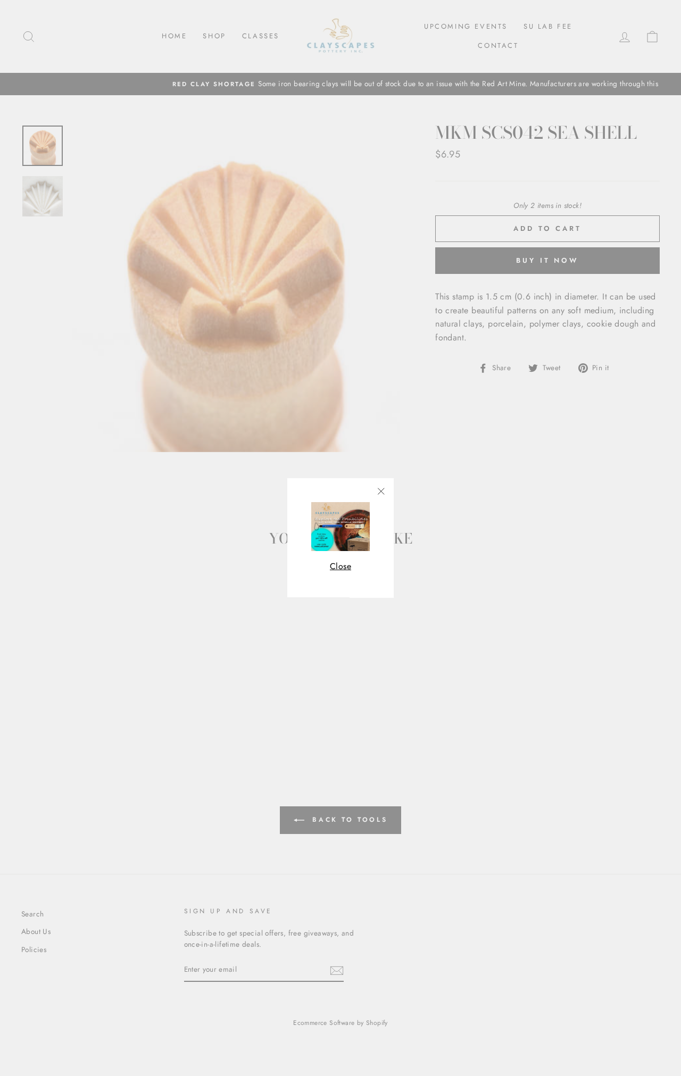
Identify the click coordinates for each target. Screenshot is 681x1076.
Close (340, 566)
